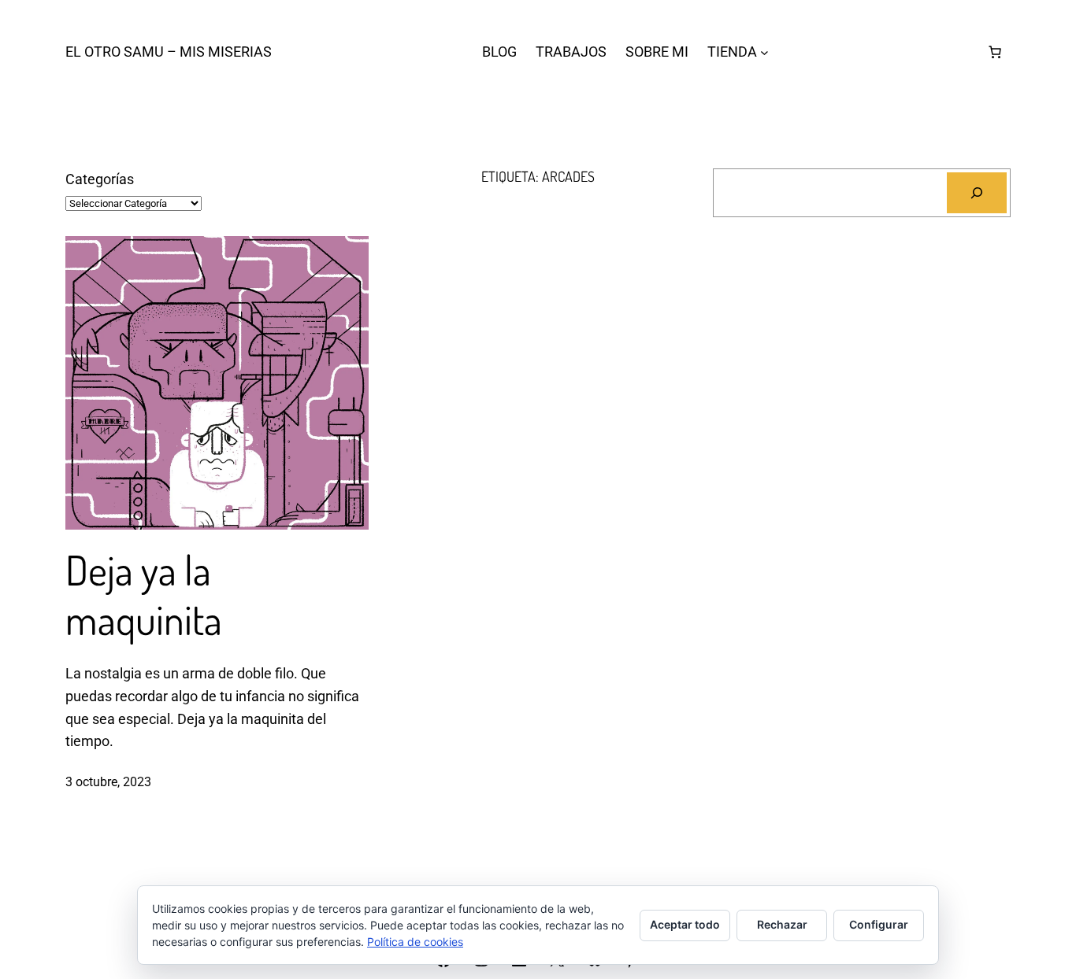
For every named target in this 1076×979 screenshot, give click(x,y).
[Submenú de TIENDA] (764, 52)
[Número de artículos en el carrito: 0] (995, 52)
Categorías (99, 179)
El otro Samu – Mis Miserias (168, 51)
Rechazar (782, 924)
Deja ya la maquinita (143, 594)
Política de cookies (415, 941)
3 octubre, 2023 (108, 781)
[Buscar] (977, 192)
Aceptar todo (685, 924)
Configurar (878, 924)
